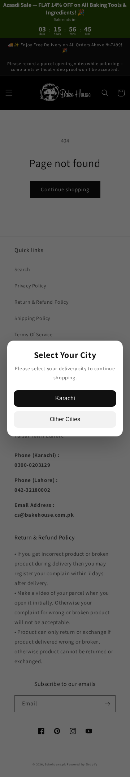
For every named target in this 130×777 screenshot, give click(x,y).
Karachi (65, 398)
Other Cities (65, 419)
